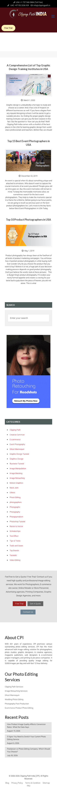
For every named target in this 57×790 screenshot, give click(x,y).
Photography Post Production (17, 704)
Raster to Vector (16, 526)
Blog (7, 783)
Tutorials (13, 555)
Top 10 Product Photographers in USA (28, 219)
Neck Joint (14, 488)
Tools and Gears (16, 546)
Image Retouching (17, 478)
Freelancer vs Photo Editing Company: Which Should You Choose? (28, 750)
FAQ (28, 786)
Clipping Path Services (14, 687)
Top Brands (14, 550)
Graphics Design (16, 459)
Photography (15, 512)
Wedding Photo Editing (14, 699)
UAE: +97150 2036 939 (19, 5)
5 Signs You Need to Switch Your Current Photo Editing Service (26, 737)
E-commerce (15, 439)
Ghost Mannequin (17, 449)
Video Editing (15, 560)
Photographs (15, 507)
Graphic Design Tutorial (19, 454)
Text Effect (14, 536)
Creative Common (17, 435)
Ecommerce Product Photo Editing (19, 708)
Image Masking (16, 473)
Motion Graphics (16, 483)
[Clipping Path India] (28, 15)
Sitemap (46, 783)
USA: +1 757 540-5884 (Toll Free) (29, 2)
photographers (16, 502)
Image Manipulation (18, 468)
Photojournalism (16, 517)
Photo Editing (15, 497)
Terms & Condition (32, 783)
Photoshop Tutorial (17, 521)
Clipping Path (15, 430)
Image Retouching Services (16, 691)
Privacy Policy (17, 783)
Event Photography (17, 444)
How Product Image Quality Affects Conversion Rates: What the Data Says (26, 725)
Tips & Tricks (15, 541)
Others (12, 492)
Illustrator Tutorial (17, 464)
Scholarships (15, 531)
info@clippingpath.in (41, 5)
